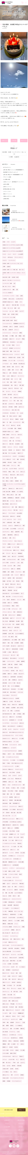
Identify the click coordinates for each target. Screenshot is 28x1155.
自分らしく (5, 513)
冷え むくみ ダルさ (7, 624)
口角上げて (12, 437)
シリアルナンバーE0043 (13, 874)
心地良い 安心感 (6, 465)
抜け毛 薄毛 (11, 633)
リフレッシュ (13, 465)
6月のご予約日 (12, 772)
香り (3, 391)
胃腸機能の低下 (21, 1013)
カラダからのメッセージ (16, 784)
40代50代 (17, 852)
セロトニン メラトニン (7, 510)
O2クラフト (17, 366)
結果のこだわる (15, 1000)
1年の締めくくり (6, 676)
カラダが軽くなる (12, 1034)
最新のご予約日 (13, 1053)
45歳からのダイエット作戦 (9, 196)
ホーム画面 (21, 738)
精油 (16, 636)
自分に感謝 (19, 985)
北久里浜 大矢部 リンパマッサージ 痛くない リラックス (14, 273)
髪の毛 (22, 837)
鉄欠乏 (10, 630)
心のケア (20, 775)
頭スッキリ (13, 655)
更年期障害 (5, 633)
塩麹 (3, 425)
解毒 (23, 713)
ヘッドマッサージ (20, 360)
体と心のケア (21, 673)
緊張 (22, 621)
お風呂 (21, 295)
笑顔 (22, 562)
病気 (10, 1013)
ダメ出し (19, 382)
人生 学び (5, 679)
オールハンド (15, 332)
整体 (22, 366)
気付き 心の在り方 (13, 416)
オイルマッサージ (6, 568)
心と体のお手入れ (19, 298)
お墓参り (17, 431)
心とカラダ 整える (13, 468)
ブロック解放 (20, 689)
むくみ (4, 382)
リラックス (8, 553)
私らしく (21, 670)
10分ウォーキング (12, 615)
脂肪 (19, 639)
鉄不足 (22, 624)
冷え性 (18, 871)
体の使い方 (18, 450)
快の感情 (17, 621)
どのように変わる (6, 695)
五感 (16, 494)
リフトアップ (18, 618)
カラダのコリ (12, 562)
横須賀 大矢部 (5, 351)
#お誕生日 (16, 156)
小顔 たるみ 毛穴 (6, 815)
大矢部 (15, 382)
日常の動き (11, 406)
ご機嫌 (4, 985)
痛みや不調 (11, 948)
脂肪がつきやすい (17, 939)
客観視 (18, 522)
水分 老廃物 (14, 639)
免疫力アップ (20, 453)
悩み (11, 397)
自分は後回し (16, 948)
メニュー (9, 254)
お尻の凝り (5, 948)
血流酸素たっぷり (12, 834)
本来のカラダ (14, 704)
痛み (23, 939)
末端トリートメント (7, 193)
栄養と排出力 (16, 905)
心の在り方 (22, 326)
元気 (17, 289)
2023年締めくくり (12, 855)
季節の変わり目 (18, 778)
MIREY (17, 605)
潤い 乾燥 (20, 846)
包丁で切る (9, 581)
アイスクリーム (12, 1031)
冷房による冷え (11, 298)
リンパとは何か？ (6, 908)
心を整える (5, 837)
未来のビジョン (5, 437)
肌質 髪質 (22, 385)
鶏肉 (8, 642)
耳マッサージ (13, 988)
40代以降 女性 (6, 692)
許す (13, 581)
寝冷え (14, 286)
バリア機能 (11, 335)
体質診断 (12, 1022)
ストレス (4, 428)
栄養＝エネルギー (19, 488)
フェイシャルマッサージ (7, 323)
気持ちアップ (10, 627)
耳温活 (4, 988)
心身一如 (15, 590)
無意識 (22, 642)
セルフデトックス (14, 1019)
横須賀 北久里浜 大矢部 (8, 320)
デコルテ (4, 976)
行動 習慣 (5, 840)
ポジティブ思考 (5, 562)
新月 (18, 655)
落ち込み (22, 550)
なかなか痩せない (20, 917)
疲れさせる (5, 406)
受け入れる (16, 388)
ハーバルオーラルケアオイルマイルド (10, 750)
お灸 (19, 308)
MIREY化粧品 (5, 809)
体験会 (13, 605)
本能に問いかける (6, 689)
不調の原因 (10, 590)
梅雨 (23, 525)
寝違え (10, 471)
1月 (14, 985)
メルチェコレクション (20, 868)
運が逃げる (13, 599)
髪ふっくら (14, 553)
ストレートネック (14, 723)
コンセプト (13, 241)
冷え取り (4, 994)
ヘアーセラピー (5, 363)
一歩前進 (17, 661)
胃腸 (8, 794)
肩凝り (4, 422)
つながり (19, 462)
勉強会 (4, 416)
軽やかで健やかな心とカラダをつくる (16, 732)
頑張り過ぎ (10, 394)
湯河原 (21, 664)
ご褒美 (4, 266)
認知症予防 (17, 531)
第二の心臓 (10, 994)
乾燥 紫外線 (5, 744)
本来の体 (13, 982)
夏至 (18, 559)
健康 (24, 571)
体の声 (22, 354)
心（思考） (17, 766)
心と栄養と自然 (6, 179)
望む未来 (10, 450)
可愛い (11, 710)
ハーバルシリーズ (20, 855)
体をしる (18, 584)
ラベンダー (5, 636)
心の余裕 (4, 394)
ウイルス (17, 369)
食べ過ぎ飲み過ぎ (6, 385)
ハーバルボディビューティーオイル (9, 843)
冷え (11, 363)
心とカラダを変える (6, 605)
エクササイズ (5, 348)
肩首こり (16, 385)
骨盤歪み (17, 419)
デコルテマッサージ (19, 769)
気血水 (4, 763)
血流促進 (20, 750)
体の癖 (21, 419)
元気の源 (7, 812)
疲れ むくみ (18, 500)
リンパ (10, 400)
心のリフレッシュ (6, 991)
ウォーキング (21, 658)
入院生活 (15, 673)
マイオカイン (5, 440)
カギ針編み (19, 713)
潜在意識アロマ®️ (12, 357)
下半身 (14, 1062)
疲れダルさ (13, 425)
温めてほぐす (5, 852)
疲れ (12, 385)
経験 (9, 679)
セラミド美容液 (12, 809)
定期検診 (12, 929)
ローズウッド (5, 806)
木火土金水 (22, 889)
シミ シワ (14, 815)
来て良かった (5, 1034)
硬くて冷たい (8, 1062)
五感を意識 (19, 1065)
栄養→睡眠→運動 (17, 800)
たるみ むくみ (16, 351)
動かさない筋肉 (19, 403)
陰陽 (3, 1010)
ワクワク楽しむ (5, 397)
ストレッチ (19, 599)
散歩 (17, 973)
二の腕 (23, 1022)
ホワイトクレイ (16, 877)
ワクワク (4, 544)
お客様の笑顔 (9, 522)
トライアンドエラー (10, 661)
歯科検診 (18, 794)
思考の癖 (15, 363)
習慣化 (20, 332)
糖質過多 (13, 491)
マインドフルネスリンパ (16, 1081)
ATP (3, 812)
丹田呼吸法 (5, 360)
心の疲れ (4, 905)
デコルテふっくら (17, 926)
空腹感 (4, 794)
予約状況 (4, 314)
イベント (16, 923)
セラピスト (5, 260)
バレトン (18, 345)
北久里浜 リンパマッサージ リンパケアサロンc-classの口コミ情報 (14, 485)
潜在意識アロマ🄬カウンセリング (10, 172)
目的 (3, 345)
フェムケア (22, 834)
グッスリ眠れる (5, 1071)
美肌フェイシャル (18, 840)
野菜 (23, 422)
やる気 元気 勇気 (6, 491)
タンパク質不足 (20, 491)
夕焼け (4, 522)
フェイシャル (5, 311)
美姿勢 (4, 661)
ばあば (9, 886)
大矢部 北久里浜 (6, 379)
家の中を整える (5, 658)
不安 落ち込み (17, 701)
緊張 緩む (5, 329)
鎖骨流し (12, 1025)
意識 (18, 400)
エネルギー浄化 (11, 1059)
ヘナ (20, 630)
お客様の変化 (6, 198)
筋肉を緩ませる (11, 902)
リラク (8, 241)
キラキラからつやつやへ (11, 559)
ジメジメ (14, 1013)
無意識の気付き (13, 914)
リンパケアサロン (6, 723)
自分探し (20, 976)
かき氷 (18, 1031)
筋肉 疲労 (5, 403)
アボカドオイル (5, 760)
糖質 (15, 477)
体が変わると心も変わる (7, 741)
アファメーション (18, 880)
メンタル (4, 963)
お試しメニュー (5, 1028)
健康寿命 (22, 661)
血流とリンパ (12, 849)
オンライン (8, 391)
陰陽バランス (5, 800)
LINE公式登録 (5, 821)
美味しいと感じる (10, 494)
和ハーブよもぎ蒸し (12, 453)
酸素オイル (5, 357)
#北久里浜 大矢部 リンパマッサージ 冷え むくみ (14, 153)
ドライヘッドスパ (7, 191)
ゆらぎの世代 (15, 963)
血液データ (5, 488)
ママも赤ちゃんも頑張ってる (8, 880)
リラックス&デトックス (7, 858)
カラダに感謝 (10, 428)
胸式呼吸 (11, 797)
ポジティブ (16, 630)
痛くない (4, 369)
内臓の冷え (22, 1028)
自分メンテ (18, 929)
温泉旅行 (16, 664)
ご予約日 (18, 565)
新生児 (20, 874)
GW (14, 994)
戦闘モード (10, 673)
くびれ (18, 562)
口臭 (16, 781)
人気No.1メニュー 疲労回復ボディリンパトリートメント (14, 181)
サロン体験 (22, 1050)
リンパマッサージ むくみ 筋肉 (9, 317)
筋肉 (10, 440)
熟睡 (10, 803)
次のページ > (23, 140)
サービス (4, 254)
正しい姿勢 (19, 960)
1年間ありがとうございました (8, 698)
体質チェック (16, 797)
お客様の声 (11, 329)
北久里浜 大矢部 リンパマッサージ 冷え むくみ (12, 263)
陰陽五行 (16, 889)
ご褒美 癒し (10, 664)
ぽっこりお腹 (5, 834)
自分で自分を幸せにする (7, 713)
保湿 (3, 707)
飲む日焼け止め (21, 363)
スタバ (15, 519)
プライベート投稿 (7, 177)
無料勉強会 (20, 553)
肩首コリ (11, 326)
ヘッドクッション (6, 1037)
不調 (23, 357)
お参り (9, 556)
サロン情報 (5, 874)
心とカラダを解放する (19, 633)
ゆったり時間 (20, 954)
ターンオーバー (10, 889)
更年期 (4, 559)
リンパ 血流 (11, 840)
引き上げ (12, 973)
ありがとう (11, 525)
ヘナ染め (4, 308)
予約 (14, 400)
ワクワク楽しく (18, 440)
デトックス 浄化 (12, 360)
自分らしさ (23, 471)
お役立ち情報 (6, 184)
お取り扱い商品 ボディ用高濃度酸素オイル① (13, 174)
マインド (7, 425)
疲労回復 (18, 516)
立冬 (18, 849)
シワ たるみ (16, 741)
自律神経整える (11, 497)
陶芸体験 (4, 667)
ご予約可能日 (5, 326)
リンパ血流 (5, 871)
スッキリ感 (8, 345)
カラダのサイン (11, 403)
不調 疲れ (16, 510)
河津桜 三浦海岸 (6, 434)
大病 (17, 670)
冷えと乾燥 (23, 852)
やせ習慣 (4, 652)
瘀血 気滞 (19, 812)
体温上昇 (7, 584)
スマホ (4, 599)
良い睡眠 (9, 963)
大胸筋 (23, 926)
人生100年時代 (20, 556)
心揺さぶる (21, 723)
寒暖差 (20, 335)
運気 (14, 565)
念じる (4, 547)
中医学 (4, 1022)
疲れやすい (11, 920)
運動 (21, 369)
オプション (5, 1059)
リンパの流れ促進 (20, 760)
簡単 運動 (5, 615)
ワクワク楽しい (5, 474)
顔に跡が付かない (14, 1037)
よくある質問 (20, 254)
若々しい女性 (16, 837)
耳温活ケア (21, 1056)
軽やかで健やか (13, 692)
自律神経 (4, 462)
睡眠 (11, 351)
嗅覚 (13, 471)
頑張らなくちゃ (15, 738)
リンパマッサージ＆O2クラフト (17, 945)
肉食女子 (4, 642)
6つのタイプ (17, 1010)
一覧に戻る (14, 140)
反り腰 (18, 831)
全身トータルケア (6, 954)
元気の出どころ (11, 488)
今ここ (17, 1059)
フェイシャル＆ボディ (17, 951)
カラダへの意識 (5, 1053)
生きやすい (20, 679)
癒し (22, 531)
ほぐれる (8, 1065)
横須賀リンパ (5, 1047)
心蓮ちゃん (5, 775)
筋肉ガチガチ (5, 772)
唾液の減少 (22, 883)
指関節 (4, 1081)
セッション (14, 391)
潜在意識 (16, 326)
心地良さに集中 (5, 1068)
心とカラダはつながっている (8, 735)
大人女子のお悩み (12, 917)
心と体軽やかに (20, 726)
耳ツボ (8, 988)
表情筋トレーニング (11, 544)
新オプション (15, 1056)
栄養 (14, 522)
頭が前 (8, 599)
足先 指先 (5, 979)
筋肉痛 (22, 920)
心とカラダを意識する (15, 593)
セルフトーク (21, 468)
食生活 (7, 477)
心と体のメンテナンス (7, 289)
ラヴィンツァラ (5, 419)
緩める (23, 639)
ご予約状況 (5, 298)
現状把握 (22, 948)
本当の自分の (13, 689)
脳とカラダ (14, 556)
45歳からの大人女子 (13, 957)
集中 (3, 553)
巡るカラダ (11, 388)
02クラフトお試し (6, 945)
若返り (12, 531)
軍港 (18, 465)
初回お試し (20, 843)
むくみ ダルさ (11, 778)
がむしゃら (16, 394)
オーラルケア (13, 747)
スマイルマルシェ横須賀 (7, 926)
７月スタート (17, 1022)
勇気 (11, 1028)
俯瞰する (4, 590)
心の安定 (11, 701)
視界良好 (4, 704)
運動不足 (4, 923)
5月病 (21, 991)
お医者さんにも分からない (19, 397)
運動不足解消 (11, 621)
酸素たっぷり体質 (12, 871)
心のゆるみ (5, 388)
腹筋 (15, 428)
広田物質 (8, 1081)
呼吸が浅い (5, 920)
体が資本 (4, 664)
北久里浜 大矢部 (15, 277)
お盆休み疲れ (21, 957)
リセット (21, 510)
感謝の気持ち (10, 534)
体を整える (19, 982)
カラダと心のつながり (7, 1056)
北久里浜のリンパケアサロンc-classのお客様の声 (12, 997)
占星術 (9, 976)
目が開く (12, 1068)
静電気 (15, 406)
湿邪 (23, 784)
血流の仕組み (5, 803)
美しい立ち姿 (5, 621)
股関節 (7, 1025)
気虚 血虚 (13, 812)
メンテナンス (17, 354)
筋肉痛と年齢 (10, 923)
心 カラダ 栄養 (15, 547)
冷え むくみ (10, 308)
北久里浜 (18, 357)
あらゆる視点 (19, 513)
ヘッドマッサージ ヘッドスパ (8, 295)
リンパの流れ (12, 760)
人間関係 (4, 497)
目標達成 (19, 391)
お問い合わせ (10, 257)
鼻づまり (12, 419)
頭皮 (20, 973)
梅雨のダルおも (5, 939)
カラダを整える (21, 456)
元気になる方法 (5, 516)
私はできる (5, 450)
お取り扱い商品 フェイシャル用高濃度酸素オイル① (14, 169)
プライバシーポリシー (18, 257)
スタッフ (14, 254)
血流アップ (12, 618)
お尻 (18, 1062)
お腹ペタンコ (21, 406)
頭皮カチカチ (5, 400)
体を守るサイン (11, 587)
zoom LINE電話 (13, 528)
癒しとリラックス (6, 846)
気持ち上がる (12, 584)
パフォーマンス (18, 571)
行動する (4, 726)
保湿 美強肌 (5, 335)
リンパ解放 (20, 914)
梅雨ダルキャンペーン (13, 942)
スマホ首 (4, 565)
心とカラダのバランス (7, 456)
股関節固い (19, 615)
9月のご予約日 (12, 831)
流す (24, 988)
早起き (4, 494)
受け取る (18, 581)
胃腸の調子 (17, 497)
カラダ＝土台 (20, 692)
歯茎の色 (4, 886)
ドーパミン (12, 500)
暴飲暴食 (21, 1037)
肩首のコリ (16, 667)
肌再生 (4, 889)
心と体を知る (17, 710)
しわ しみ (11, 311)
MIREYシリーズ (6, 849)
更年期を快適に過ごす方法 (9, 189)
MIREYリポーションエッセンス (8, 818)
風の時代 (8, 366)
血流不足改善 (13, 676)
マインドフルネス (12, 513)
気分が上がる (12, 474)
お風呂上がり (8, 1016)
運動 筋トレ (15, 652)
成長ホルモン (12, 516)
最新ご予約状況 (5, 618)
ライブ (17, 471)
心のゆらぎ (5, 1000)
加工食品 (22, 497)
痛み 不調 (5, 587)
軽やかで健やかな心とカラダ (17, 763)
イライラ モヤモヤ (19, 735)
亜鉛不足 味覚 (5, 500)
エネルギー (15, 456)
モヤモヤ (12, 1050)
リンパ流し (5, 911)
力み (11, 1071)
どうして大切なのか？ (15, 908)
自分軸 (15, 462)
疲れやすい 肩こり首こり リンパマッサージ (11, 280)
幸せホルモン (5, 630)
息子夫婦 (18, 772)
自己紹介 (11, 1047)
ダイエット (16, 329)
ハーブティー (11, 868)
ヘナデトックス (21, 528)
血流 (8, 314)
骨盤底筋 (19, 428)
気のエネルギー (20, 809)
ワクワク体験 (10, 667)
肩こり (22, 593)
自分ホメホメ (5, 732)
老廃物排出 (5, 781)
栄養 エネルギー (20, 474)
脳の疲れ (13, 1065)
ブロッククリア (14, 695)
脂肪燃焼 (18, 568)
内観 (12, 642)
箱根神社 (4, 556)
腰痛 (13, 289)
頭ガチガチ (14, 979)
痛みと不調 (8, 596)
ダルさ (9, 784)
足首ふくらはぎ (5, 960)
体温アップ (10, 602)
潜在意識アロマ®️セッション (8, 431)
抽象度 (4, 883)
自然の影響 (10, 905)
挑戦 (11, 382)
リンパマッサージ (12, 260)
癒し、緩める (11, 636)
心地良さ (17, 1050)
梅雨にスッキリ (16, 550)
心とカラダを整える (18, 892)
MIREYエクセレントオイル (8, 354)
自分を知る (22, 459)
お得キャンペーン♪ (7, 186)
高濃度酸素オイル (6, 747)
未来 (12, 379)
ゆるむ (4, 1065)
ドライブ (19, 519)
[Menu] (25, 2)
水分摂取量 (13, 707)
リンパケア (22, 729)
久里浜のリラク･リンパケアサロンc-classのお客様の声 (13, 251)
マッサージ (20, 1034)
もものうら (23, 1062)
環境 (3, 596)
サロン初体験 (16, 1028)
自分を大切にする (6, 593)
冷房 (11, 939)
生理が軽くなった (17, 525)
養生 (8, 1022)
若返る (13, 345)
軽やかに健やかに (13, 658)
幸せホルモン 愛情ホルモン (8, 769)
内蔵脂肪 (4, 571)
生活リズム (22, 1059)
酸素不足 (4, 627)
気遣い (16, 886)
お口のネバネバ (15, 883)
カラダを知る (9, 985)
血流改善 (17, 624)
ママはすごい (21, 886)
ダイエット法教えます (7, 459)
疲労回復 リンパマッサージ (14, 348)
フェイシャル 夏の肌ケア (8, 292)
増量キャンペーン (19, 818)
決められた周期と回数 (7, 951)
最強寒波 (7, 707)
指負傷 (4, 581)
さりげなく (5, 525)
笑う (23, 618)
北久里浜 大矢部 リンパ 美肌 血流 (10, 269)
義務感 (12, 571)
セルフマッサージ (6, 531)
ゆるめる (19, 988)
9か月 (10, 775)
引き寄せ (22, 559)
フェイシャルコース (13, 744)
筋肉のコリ (21, 806)
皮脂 (16, 335)
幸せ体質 (4, 602)
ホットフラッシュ (6, 1019)
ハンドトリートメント (7, 332)
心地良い (4, 534)
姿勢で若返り (16, 627)
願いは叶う (5, 855)
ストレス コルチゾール (7, 519)
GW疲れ (8, 763)
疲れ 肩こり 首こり (7, 286)
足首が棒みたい (5, 914)
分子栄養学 (17, 642)
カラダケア (14, 775)
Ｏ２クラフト (5, 868)
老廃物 (20, 1019)
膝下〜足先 (16, 991)
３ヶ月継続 (5, 902)
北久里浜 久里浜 (14, 314)
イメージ (16, 379)
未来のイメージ (20, 544)
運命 (20, 379)
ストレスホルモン (6, 670)
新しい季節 (11, 892)
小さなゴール (15, 729)
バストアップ (5, 797)
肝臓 (6, 892)
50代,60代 (10, 837)
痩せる (15, 320)
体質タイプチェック (10, 1010)
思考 (8, 571)
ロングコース (13, 954)
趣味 (14, 713)
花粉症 (20, 416)
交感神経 (4, 673)
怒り (13, 624)
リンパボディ (5, 1013)
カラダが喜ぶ (5, 831)
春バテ (20, 744)
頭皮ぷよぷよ (20, 979)
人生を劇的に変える (6, 639)
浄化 (8, 382)
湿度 (13, 369)
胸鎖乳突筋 (11, 911)
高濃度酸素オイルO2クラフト (19, 323)
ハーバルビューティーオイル (17, 596)
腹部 (3, 1025)
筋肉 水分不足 (20, 707)
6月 (3, 1016)
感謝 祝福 (5, 453)
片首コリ (15, 1071)
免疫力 (16, 311)
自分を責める (19, 676)
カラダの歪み (18, 902)
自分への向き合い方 (11, 726)
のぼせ (23, 1016)
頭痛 (13, 366)
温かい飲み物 (5, 1031)
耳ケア (19, 1016)
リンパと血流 (13, 846)
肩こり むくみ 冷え (18, 911)
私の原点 (12, 670)
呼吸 (22, 581)
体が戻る (16, 1047)
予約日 (23, 450)
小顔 (14, 283)
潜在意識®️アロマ (16, 803)
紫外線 (4, 366)
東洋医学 (11, 800)
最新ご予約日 (12, 960)
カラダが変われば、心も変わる (15, 821)
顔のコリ (4, 710)
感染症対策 (21, 704)
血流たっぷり (11, 781)
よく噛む (9, 652)
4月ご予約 (4, 729)
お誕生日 (8, 266)
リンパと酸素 (16, 920)
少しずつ (9, 729)
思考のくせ (16, 534)
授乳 (3, 877)
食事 (3, 477)
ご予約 (23, 1010)
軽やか (9, 704)
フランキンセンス (6, 655)
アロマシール (13, 434)
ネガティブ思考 (5, 1050)
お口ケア (8, 883)
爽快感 (20, 781)
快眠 (9, 1000)
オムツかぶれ (8, 877)
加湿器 (9, 369)
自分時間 (17, 698)
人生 (21, 388)
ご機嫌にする (5, 701)
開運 (3, 1062)
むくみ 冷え (5, 468)
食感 (19, 494)
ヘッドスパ (11, 852)
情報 (24, 599)
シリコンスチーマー (16, 422)
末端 (9, 979)
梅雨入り (4, 784)
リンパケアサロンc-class (7, 550)
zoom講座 (9, 547)
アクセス (4, 257)
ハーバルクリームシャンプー (8, 766)
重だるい (14, 1016)
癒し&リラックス (6, 973)
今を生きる (5, 471)
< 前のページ (4, 140)
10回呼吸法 (16, 602)
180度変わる (14, 679)
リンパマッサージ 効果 (7, 283)
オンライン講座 (5, 528)
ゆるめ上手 (5, 917)
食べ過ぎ (18, 425)
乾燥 (24, 335)
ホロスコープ (14, 976)
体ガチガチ (20, 434)
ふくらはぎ (5, 942)
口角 (11, 794)
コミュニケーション (13, 806)
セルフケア (22, 311)
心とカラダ (10, 565)
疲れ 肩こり (21, 269)
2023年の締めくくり (17, 858)
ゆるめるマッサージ (6, 738)
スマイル (17, 437)
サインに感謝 (18, 587)
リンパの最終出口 (18, 1025)
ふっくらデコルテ (6, 929)
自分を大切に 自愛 (6, 277)
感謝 (18, 459)
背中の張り (10, 462)
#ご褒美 (11, 156)
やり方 (14, 459)
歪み (21, 400)
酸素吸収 (4, 778)
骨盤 (10, 422)
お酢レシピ (13, 568)
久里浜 (4, 241)
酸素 (15, 308)
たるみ (17, 295)
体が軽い (17, 1068)
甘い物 (11, 477)
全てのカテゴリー (7, 167)
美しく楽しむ (5, 957)
